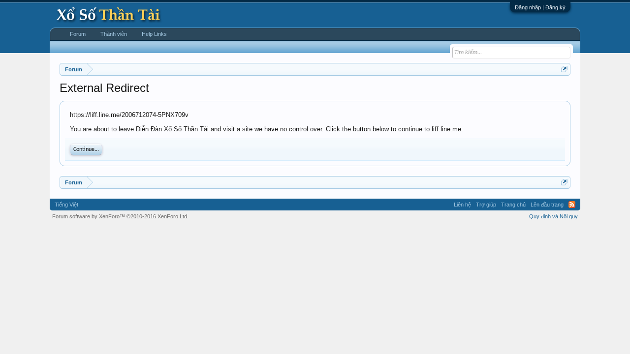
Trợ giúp (486, 204)
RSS (571, 204)
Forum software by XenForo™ (120, 216)
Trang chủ (513, 204)
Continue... (86, 149)
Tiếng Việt (66, 204)
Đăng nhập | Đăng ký (540, 7)
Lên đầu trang (547, 204)
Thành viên (113, 34)
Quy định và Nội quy (553, 216)
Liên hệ (462, 204)
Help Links (154, 34)
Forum (78, 34)
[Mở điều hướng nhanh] (564, 69)
